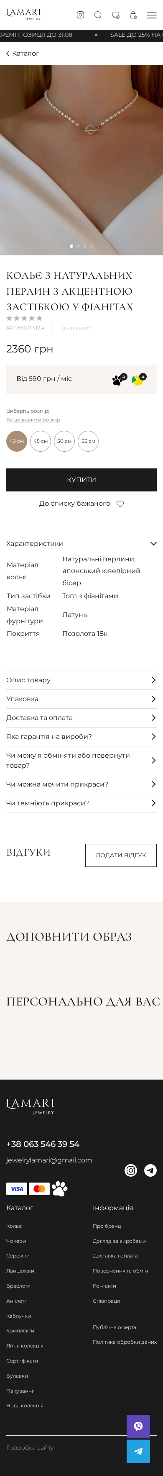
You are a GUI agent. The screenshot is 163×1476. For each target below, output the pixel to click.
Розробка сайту (30, 1447)
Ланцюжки (20, 1271)
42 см (17, 441)
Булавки (17, 1376)
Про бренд (107, 1226)
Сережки (18, 1255)
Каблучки (18, 1316)
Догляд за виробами (119, 1241)
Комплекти (20, 1330)
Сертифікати (22, 1361)
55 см (88, 441)
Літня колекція (24, 1345)
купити (81, 480)
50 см (64, 441)
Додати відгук (121, 855)
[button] (152, 15)
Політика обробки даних (125, 1342)
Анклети (17, 1301)
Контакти (104, 1286)
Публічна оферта (114, 1327)
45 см (40, 441)
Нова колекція (24, 1405)
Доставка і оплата (115, 1255)
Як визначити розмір (33, 420)
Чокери (16, 1241)
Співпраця (106, 1301)
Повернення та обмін (120, 1271)
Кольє (14, 1226)
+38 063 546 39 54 (42, 1144)
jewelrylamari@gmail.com (49, 1160)
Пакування (20, 1391)
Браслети (18, 1286)
